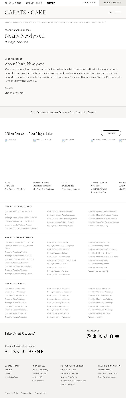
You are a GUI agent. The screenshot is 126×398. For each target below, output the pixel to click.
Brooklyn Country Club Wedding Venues (21, 228)
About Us (8, 370)
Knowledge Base (11, 377)
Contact (8, 373)
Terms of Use (26, 393)
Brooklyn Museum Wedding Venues (61, 215)
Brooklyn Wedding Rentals (57, 271)
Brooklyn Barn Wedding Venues (59, 211)
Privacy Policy (41, 393)
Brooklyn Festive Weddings (99, 313)
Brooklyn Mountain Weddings (58, 317)
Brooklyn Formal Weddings (15, 303)
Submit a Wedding (39, 373)
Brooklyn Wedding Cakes (57, 253)
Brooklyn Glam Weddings (15, 292)
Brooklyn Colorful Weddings (100, 295)
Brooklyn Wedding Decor (57, 267)
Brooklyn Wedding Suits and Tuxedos (103, 256)
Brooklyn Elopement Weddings (59, 292)
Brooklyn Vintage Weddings (16, 317)
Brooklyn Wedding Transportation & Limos (19, 247)
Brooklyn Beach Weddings (99, 288)
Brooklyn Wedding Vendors (55, 22)
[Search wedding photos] (51, 3)
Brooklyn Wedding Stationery (17, 263)
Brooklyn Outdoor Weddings (58, 299)
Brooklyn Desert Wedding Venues (60, 226)
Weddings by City (95, 317)
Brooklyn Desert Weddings (57, 306)
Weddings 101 (37, 377)
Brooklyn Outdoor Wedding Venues (103, 219)
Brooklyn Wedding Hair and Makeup (61, 260)
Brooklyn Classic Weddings (16, 295)
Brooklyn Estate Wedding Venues (18, 225)
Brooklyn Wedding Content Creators (19, 242)
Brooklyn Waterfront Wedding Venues (104, 222)
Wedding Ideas (38, 381)
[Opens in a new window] (13, 3)
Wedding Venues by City (98, 226)
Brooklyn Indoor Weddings (57, 295)
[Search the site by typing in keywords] (108, 12)
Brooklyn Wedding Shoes (99, 246)
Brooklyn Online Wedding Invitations (19, 259)
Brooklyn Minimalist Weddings (101, 303)
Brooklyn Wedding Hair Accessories (103, 249)
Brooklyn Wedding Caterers (58, 249)
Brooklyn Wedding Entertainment (18, 256)
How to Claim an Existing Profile (73, 381)
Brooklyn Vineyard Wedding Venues (19, 221)
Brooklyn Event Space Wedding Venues (21, 218)
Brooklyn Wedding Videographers (60, 246)
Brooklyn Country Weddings (58, 303)
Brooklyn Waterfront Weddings (101, 292)
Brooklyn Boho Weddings (15, 288)
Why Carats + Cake (68, 370)
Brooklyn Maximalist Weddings (101, 299)
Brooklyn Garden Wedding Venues (102, 211)
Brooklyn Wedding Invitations (58, 256)
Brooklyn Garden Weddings (58, 313)
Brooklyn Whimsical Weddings (101, 310)
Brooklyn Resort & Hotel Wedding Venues (18, 212)
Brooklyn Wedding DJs (98, 267)
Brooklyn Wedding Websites (16, 252)
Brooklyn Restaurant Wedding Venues (62, 219)
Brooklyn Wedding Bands (99, 264)
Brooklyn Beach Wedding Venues (60, 222)
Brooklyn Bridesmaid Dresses (100, 253)
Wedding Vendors (12, 22)
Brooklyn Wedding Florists (57, 242)
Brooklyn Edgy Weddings (15, 299)
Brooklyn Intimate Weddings (58, 288)
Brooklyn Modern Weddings (16, 310)
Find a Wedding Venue (107, 377)
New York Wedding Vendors (32, 22)
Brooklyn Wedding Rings (98, 260)
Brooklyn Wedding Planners (16, 270)
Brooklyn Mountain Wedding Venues (103, 215)
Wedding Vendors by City (99, 271)
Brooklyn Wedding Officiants (58, 274)
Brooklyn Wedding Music (57, 264)
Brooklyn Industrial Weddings (16, 306)
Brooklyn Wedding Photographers (18, 273)
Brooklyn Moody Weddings (99, 306)
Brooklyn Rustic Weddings (15, 313)
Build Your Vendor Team (107, 373)
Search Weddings (105, 370)
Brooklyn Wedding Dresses (78, 22)
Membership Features (69, 373)
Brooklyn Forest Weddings (57, 310)
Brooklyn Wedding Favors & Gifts (18, 266)
